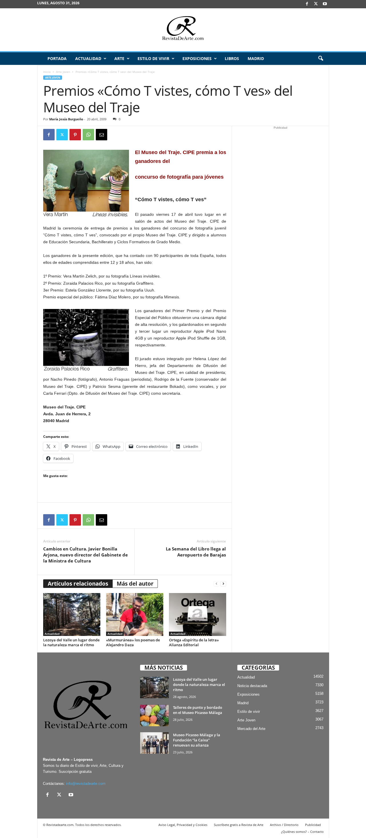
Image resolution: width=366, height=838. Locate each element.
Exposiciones (197, 58)
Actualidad (88, 58)
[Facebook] (307, 4)
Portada (57, 58)
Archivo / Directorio (284, 825)
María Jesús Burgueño (66, 119)
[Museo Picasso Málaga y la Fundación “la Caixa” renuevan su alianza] (154, 743)
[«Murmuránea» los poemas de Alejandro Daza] (134, 614)
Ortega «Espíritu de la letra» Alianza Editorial (194, 642)
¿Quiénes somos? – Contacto (302, 831)
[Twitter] (62, 134)
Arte (119, 58)
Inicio (47, 72)
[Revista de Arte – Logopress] (183, 29)
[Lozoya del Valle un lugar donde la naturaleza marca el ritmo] (71, 614)
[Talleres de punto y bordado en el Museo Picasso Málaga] (154, 715)
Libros (232, 58)
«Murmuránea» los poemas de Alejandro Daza (133, 642)
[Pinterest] (75, 134)
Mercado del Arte (251, 729)
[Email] (101, 134)
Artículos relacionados (78, 583)
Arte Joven (63, 72)
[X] (316, 4)
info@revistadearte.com (86, 783)
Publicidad (313, 825)
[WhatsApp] (88, 134)
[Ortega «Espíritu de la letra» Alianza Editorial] (197, 614)
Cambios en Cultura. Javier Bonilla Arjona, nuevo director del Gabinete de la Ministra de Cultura (85, 555)
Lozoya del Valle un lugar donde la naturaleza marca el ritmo (71, 642)
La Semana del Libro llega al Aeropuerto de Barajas (196, 552)
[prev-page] (216, 584)
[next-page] (223, 584)
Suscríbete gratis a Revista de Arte (238, 825)
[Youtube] (324, 4)
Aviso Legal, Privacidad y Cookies (182, 825)
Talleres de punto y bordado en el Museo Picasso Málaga (197, 710)
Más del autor (135, 583)
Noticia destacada (252, 686)
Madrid (256, 58)
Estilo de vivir (153, 58)
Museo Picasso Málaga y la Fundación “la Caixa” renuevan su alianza (196, 740)
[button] (320, 58)
